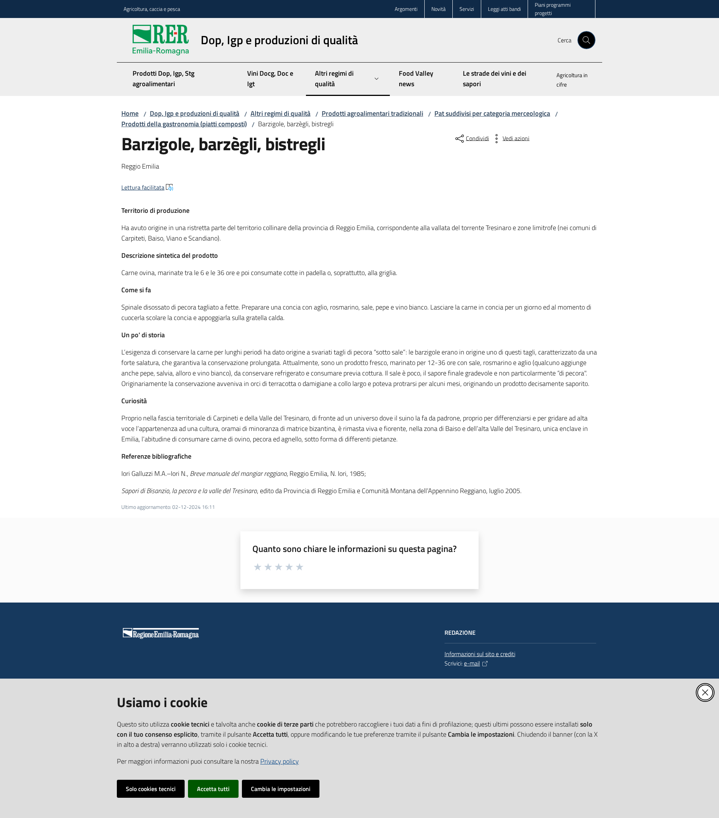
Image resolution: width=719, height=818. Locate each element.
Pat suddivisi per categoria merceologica (492, 113)
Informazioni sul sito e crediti (480, 653)
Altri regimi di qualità (280, 113)
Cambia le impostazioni (280, 788)
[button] (586, 40)
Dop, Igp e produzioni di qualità (194, 113)
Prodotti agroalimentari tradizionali (372, 113)
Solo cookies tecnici (151, 788)
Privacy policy (279, 761)
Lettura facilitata (142, 187)
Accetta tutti (213, 788)
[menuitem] (571, 80)
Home (130, 113)
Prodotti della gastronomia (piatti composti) (184, 124)
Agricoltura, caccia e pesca (152, 9)
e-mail (472, 663)
